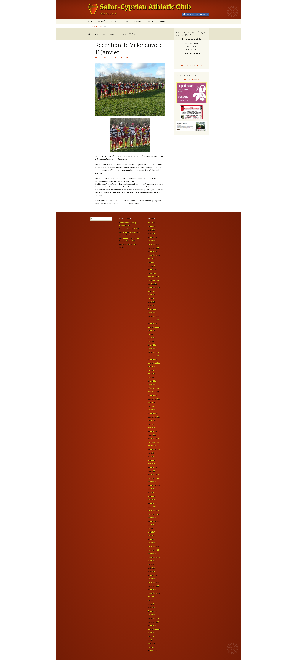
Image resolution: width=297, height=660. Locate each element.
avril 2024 (151, 302)
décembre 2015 (153, 582)
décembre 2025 (153, 244)
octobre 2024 (152, 284)
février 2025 (152, 269)
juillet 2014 (151, 633)
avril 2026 (151, 230)
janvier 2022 (152, 384)
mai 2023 (151, 334)
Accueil (90, 21)
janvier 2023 (152, 349)
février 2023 (152, 345)
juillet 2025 (151, 262)
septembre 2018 (154, 485)
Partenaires (151, 21)
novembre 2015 (153, 586)
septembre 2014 (154, 629)
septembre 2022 (154, 363)
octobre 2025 (152, 251)
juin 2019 (151, 453)
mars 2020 (151, 428)
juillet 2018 (151, 489)
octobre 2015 (152, 589)
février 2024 (152, 309)
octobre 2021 (152, 395)
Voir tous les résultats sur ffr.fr (191, 65)
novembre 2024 (153, 280)
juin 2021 (151, 406)
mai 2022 (151, 370)
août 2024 (151, 291)
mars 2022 (151, 377)
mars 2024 (151, 305)
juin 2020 (151, 424)
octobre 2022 (152, 359)
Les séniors (125, 21)
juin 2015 (151, 600)
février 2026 (152, 237)
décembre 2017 (153, 510)
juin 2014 (151, 636)
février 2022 (152, 381)
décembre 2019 (153, 438)
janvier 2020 (152, 435)
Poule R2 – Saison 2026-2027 (129, 229)
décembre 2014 (153, 618)
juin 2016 (151, 564)
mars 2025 (151, 266)
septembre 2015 (154, 593)
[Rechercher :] (101, 219)
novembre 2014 (153, 622)
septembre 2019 (154, 449)
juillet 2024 (151, 295)
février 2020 (152, 431)
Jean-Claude (127, 58)
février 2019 (152, 467)
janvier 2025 (152, 273)
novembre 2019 (153, 442)
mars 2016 (151, 571)
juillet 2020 (151, 420)
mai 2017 (151, 528)
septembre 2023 (154, 327)
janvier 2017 (152, 543)
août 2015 (151, 597)
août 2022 (151, 366)
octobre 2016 (152, 553)
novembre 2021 (153, 392)
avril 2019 (151, 460)
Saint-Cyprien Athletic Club (145, 7)
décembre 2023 (153, 316)
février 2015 (152, 611)
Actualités (102, 21)
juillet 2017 (151, 525)
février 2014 (152, 651)
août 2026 (151, 223)
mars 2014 (151, 647)
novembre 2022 (153, 356)
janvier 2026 (152, 241)
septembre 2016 (154, 557)
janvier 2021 (152, 410)
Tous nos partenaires (191, 79)
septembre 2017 (154, 521)
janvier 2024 (152, 313)
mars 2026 (151, 233)
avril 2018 (151, 496)
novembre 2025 (153, 248)
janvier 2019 (152, 471)
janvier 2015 (152, 615)
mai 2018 (151, 492)
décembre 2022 (153, 352)
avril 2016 (151, 568)
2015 (100, 26)
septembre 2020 (154, 417)
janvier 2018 (152, 507)
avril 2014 (151, 643)
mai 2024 (151, 298)
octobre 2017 (152, 518)
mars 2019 (151, 464)
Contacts (163, 21)
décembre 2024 (153, 277)
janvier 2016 (152, 579)
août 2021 (151, 402)
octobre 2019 (152, 446)
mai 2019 (151, 456)
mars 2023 (151, 341)
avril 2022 (151, 374)
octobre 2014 (152, 625)
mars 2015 (151, 607)
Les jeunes (138, 21)
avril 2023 (151, 338)
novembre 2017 (153, 514)
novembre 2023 (153, 320)
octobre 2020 (152, 413)
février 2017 (152, 539)
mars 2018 (151, 500)
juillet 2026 (151, 226)
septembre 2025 (154, 255)
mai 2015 (151, 604)
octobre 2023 (152, 323)
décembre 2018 (153, 474)
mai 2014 (151, 640)
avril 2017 (151, 532)
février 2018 (152, 503)
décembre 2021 (153, 388)
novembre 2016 (153, 550)
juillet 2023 (151, 331)
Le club (113, 21)
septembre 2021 (154, 399)
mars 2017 (151, 535)
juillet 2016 (151, 561)
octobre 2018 (152, 482)
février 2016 (152, 575)
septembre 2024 (154, 287)
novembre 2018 (153, 478)
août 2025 (151, 259)
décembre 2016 (153, 546)
